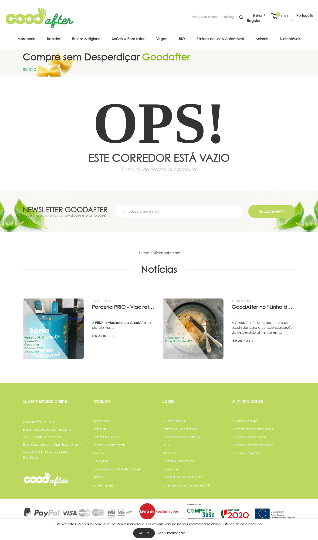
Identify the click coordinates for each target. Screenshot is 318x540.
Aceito (144, 533)
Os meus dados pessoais (253, 445)
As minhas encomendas (252, 429)
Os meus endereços (249, 437)
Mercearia (102, 421)
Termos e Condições (179, 429)
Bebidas (99, 429)
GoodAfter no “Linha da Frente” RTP (263, 307)
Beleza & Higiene (107, 437)
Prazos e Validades (178, 461)
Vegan (98, 453)
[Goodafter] (39, 18)
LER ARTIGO (101, 336)
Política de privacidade (182, 477)
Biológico (100, 461)
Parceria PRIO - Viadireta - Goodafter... (123, 307)
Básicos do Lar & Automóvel (116, 469)
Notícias (169, 453)
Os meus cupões (246, 453)
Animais (99, 477)
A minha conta (244, 421)
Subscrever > (272, 211)
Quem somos (173, 421)
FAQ (165, 445)
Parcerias (170, 469)
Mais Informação (171, 533)
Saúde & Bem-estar (109, 445)
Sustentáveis (103, 485)
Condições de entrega (181, 437)
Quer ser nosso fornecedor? (186, 485)
